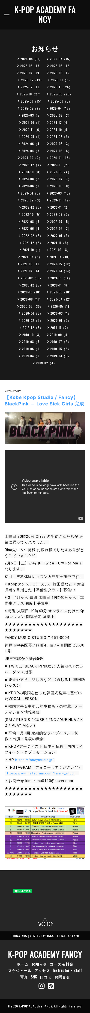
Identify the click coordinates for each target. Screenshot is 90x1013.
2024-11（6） (32, 129)
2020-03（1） (60, 313)
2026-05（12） (61, 65)
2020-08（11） (31, 299)
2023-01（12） (61, 200)
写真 (24, 977)
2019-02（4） (46, 362)
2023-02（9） (31, 200)
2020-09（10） (61, 291)
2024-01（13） (61, 157)
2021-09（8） (60, 249)
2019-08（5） (32, 341)
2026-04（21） (31, 72)
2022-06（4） (32, 228)
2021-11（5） (60, 242)
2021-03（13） (61, 270)
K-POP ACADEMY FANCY (45, 14)
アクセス (42, 970)
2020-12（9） (32, 285)
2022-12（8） (32, 207)
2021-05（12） (61, 263)
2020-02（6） (32, 320)
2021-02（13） (32, 277)
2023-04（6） (31, 193)
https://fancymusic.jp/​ (34, 760)
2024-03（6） (60, 150)
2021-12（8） (33, 242)
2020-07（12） (61, 299)
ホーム (23, 964)
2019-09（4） (60, 334)
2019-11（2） (60, 327)
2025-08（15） (32, 101)
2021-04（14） (32, 270)
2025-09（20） (61, 94)
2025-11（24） (61, 86)
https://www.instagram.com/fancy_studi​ (40, 773)
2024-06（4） (32, 143)
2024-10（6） (60, 129)
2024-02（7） (31, 157)
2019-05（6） (60, 348)
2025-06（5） (61, 101)
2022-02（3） (32, 235)
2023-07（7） (60, 178)
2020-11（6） (60, 285)
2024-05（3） (60, 143)
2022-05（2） (60, 228)
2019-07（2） (60, 341)
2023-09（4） (60, 171)
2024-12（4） (60, 122)
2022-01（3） (60, 235)
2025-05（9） (31, 108)
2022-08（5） (32, 221)
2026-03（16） (61, 72)
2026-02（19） (32, 79)
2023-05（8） (60, 185)
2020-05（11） (62, 306)
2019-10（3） (32, 334)
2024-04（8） (32, 150)
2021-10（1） (32, 249)
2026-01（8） (61, 79)
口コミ (46, 977)
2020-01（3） (60, 320)
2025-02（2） (60, 115)
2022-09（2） (60, 214)
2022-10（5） (32, 214)
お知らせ (39, 964)
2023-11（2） (60, 164)
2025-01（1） (32, 122)
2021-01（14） (61, 277)
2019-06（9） (32, 348)
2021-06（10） (32, 263)
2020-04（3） (32, 313)
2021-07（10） (60, 256)
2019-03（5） (60, 355)
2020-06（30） (31, 306)
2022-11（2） (60, 207)
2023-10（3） (32, 171)
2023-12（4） (32, 164)
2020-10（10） (31, 291)
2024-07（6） (60, 136)
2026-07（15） (61, 58)
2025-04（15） (60, 108)
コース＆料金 (61, 964)
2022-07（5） (60, 221)
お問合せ (62, 977)
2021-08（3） (31, 256)
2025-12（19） (32, 86)
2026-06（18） (31, 65)
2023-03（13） (60, 193)
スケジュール (20, 970)
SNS (34, 977)
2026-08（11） (31, 58)
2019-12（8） (33, 327)
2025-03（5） (32, 115)
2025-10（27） (31, 94)
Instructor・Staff (67, 970)
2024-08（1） (32, 136)
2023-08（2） (32, 178)
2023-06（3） (32, 185)
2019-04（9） (32, 355)
